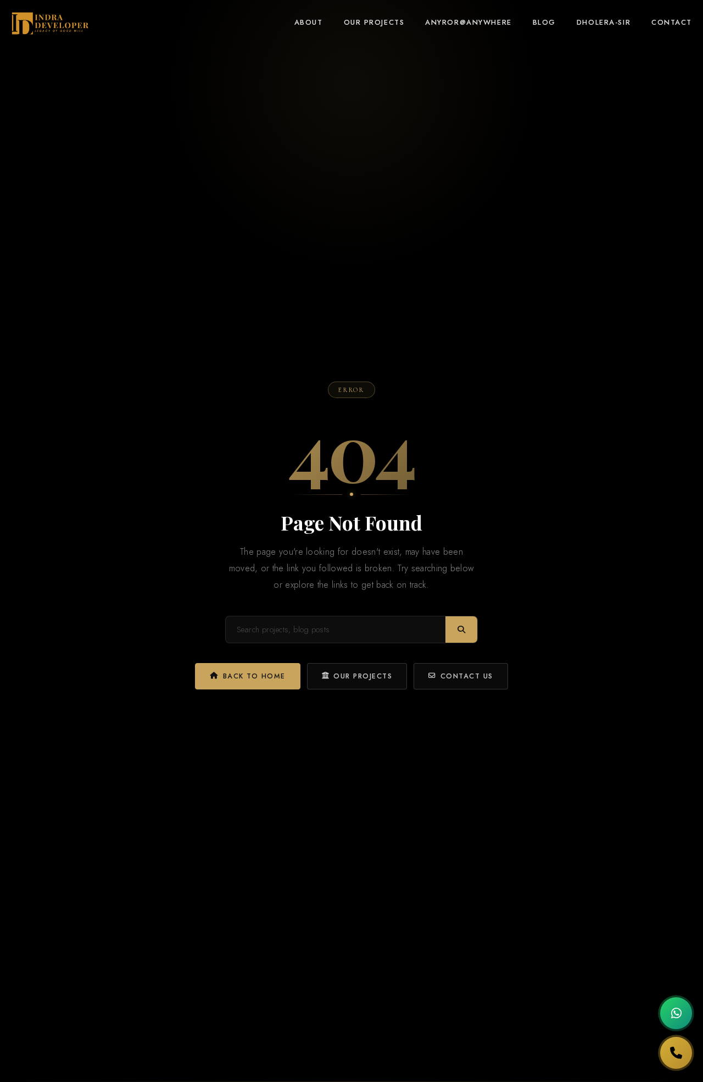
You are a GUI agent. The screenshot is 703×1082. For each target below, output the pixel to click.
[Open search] (461, 629)
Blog (544, 22)
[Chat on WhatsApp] (676, 1013)
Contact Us (466, 676)
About (308, 22)
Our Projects (374, 22)
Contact (671, 22)
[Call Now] (676, 1053)
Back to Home (254, 676)
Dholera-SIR (604, 22)
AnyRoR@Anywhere (468, 22)
